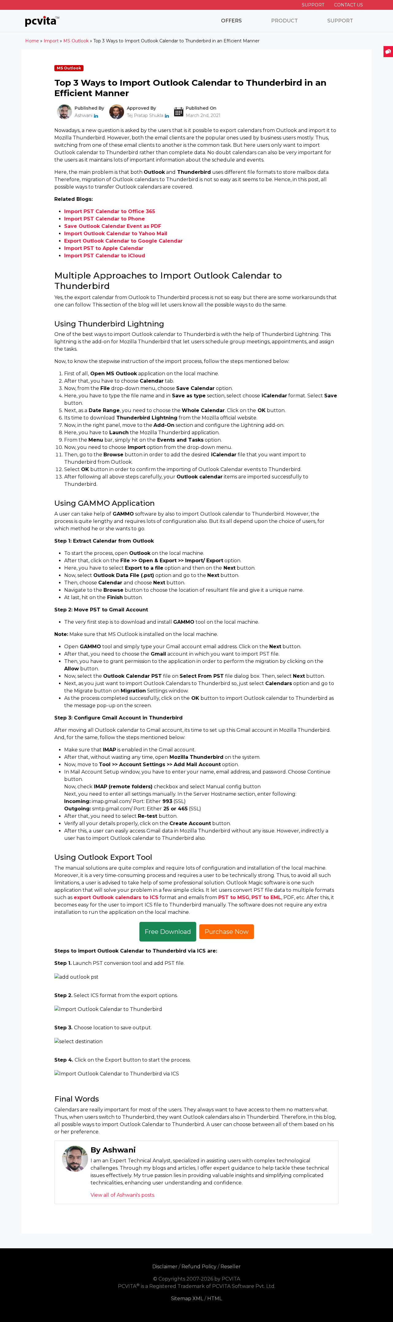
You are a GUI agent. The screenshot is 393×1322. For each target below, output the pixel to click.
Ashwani (83, 115)
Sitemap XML (187, 1298)
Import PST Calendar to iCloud (104, 256)
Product (284, 21)
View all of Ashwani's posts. (123, 1195)
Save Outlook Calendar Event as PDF (112, 226)
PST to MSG (233, 897)
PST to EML (266, 897)
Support (313, 5)
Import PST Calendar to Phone (104, 219)
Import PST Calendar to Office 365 (109, 211)
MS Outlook (69, 68)
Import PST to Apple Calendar (103, 248)
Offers (231, 21)
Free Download (168, 931)
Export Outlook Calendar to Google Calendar (123, 241)
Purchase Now (226, 931)
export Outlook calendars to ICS (116, 897)
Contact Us (348, 5)
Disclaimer (164, 1266)
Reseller (230, 1266)
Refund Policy (198, 1266)
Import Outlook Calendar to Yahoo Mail (115, 233)
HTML (214, 1298)
